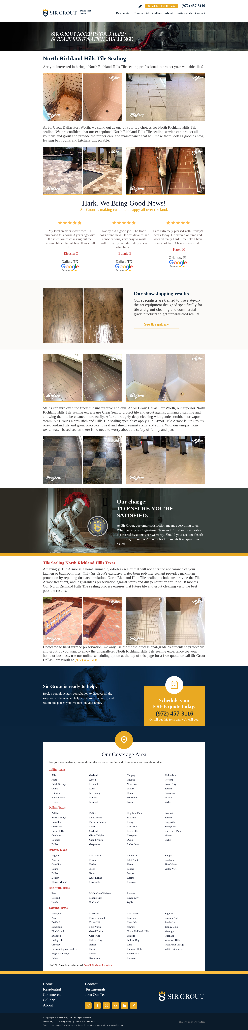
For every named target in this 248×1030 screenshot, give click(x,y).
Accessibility (48, 1021)
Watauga (169, 931)
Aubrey (55, 859)
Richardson (170, 775)
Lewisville (132, 830)
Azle (54, 917)
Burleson (56, 935)
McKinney (94, 793)
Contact (200, 13)
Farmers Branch (97, 822)
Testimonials (184, 13)
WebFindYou (199, 1022)
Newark (131, 926)
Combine (56, 835)
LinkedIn (124, 1005)
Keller (92, 953)
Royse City (170, 784)
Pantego (131, 935)
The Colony (171, 864)
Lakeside (131, 917)
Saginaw (169, 913)
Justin (92, 868)
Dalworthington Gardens (64, 949)
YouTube (115, 1005)
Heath (55, 902)
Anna (54, 779)
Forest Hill (94, 922)
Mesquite (94, 801)
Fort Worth (95, 855)
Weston (168, 797)
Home (48, 984)
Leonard (93, 784)
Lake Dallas (95, 877)
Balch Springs (59, 784)
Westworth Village (174, 944)
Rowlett (169, 779)
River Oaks (133, 953)
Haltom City (95, 940)
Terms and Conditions (85, 1021)
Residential (123, 13)
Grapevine (94, 844)
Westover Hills (172, 940)
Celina (55, 788)
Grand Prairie (96, 839)
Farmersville (58, 797)
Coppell (56, 839)
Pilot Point (132, 859)
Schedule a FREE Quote (161, 6)
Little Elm (132, 855)
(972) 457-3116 (193, 6)
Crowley (56, 944)
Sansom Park (171, 917)
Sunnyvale (170, 793)
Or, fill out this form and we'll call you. (174, 719)
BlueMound (58, 931)
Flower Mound (59, 882)
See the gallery (156, 324)
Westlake (169, 935)
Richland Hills (134, 949)
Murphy (131, 775)
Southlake (170, 859)
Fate (54, 893)
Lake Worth (133, 913)
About (169, 13)
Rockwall (94, 902)
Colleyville (57, 940)
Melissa (93, 797)
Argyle (55, 855)
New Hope (132, 784)
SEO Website (184, 1022)
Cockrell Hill (58, 830)
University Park (173, 830)
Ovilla (130, 839)
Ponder (130, 868)
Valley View (171, 868)
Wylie (168, 801)
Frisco (55, 801)
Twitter (106, 1005)
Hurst (92, 949)
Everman (94, 913)
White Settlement (174, 949)
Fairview (56, 793)
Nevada (131, 779)
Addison (56, 813)
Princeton (132, 797)
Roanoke (131, 882)
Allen (54, 775)
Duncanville (95, 817)
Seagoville (170, 822)
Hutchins (131, 817)
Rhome (130, 877)
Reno (129, 944)
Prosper (131, 801)
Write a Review (140, 6)
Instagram (88, 1005)
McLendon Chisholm (100, 893)
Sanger (168, 855)
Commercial (141, 13)
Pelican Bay (133, 940)
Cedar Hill (57, 826)
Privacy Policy (65, 1021)
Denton (55, 877)
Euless (55, 958)
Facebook (97, 1005)
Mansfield (132, 922)
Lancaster (132, 826)
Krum (92, 873)
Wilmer (168, 835)
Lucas (92, 788)
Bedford (56, 922)
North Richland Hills (138, 931)
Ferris (92, 826)
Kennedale (94, 958)
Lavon (92, 779)
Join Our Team (97, 994)
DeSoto (93, 813)
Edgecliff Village (60, 953)
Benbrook (57, 926)
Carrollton (57, 822)
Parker (130, 788)
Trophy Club (171, 926)
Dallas (55, 844)
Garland (93, 775)
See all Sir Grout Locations (98, 965)
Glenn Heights (96, 835)
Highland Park (134, 813)
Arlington (57, 913)
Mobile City (95, 897)
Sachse (168, 788)
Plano (130, 793)
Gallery (157, 13)
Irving (130, 822)
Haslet (92, 864)
